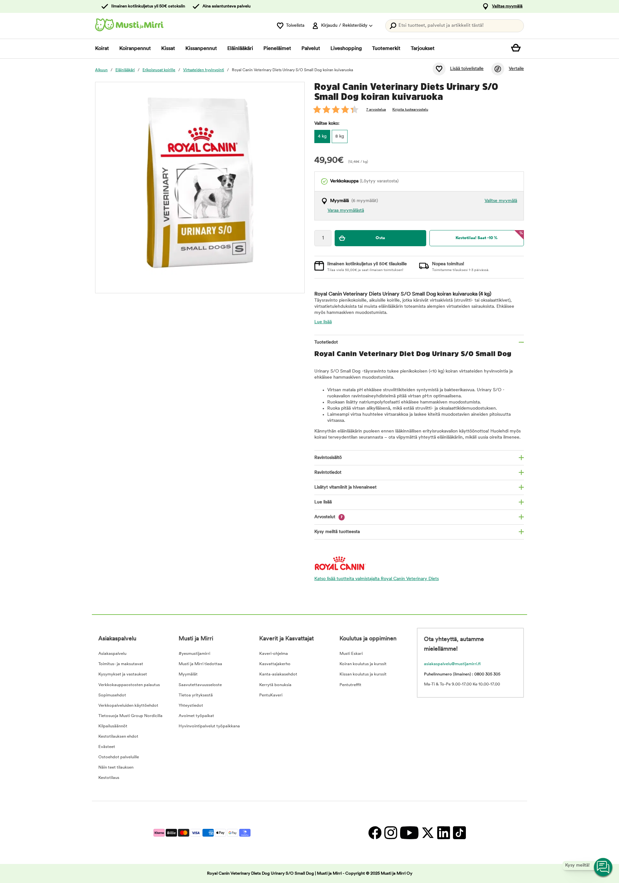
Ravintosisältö (328, 457)
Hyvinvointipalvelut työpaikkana (209, 726)
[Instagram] (390, 832)
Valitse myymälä (507, 6)
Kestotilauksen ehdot (118, 736)
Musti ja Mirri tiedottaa (200, 664)
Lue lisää (323, 322)
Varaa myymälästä (346, 210)
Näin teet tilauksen (115, 767)
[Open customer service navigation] (603, 867)
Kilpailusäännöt (112, 726)
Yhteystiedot (191, 705)
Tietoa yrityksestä (196, 695)
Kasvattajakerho (274, 664)
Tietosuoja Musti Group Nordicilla (130, 716)
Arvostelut (328, 517)
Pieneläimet (277, 48)
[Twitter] (428, 832)
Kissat (168, 48)
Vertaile (516, 68)
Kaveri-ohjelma (273, 654)
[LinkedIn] (443, 832)
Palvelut (310, 48)
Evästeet (106, 747)
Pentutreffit (350, 685)
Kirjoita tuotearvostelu (410, 110)
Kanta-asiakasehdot (278, 674)
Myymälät (188, 674)
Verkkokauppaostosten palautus (129, 685)
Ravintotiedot (327, 472)
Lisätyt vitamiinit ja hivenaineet (345, 487)
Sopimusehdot (112, 695)
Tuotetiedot (326, 342)
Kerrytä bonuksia (275, 685)
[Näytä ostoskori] (517, 48)
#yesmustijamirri (194, 654)
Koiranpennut (135, 48)
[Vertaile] (497, 69)
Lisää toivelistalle (467, 68)
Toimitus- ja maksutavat (120, 664)
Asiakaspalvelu (112, 654)
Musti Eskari (351, 654)
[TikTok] (458, 832)
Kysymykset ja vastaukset (122, 674)
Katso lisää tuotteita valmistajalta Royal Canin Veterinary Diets (376, 579)
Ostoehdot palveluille (118, 757)
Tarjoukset (423, 48)
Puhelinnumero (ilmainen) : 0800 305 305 (462, 674)
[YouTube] (409, 832)
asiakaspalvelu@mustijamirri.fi (452, 664)
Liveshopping (346, 48)
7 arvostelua (376, 110)
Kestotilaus (108, 778)
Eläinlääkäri (240, 48)
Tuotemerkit (386, 48)
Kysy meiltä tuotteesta (337, 531)
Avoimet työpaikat (196, 716)
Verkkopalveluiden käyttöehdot (128, 705)
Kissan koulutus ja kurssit (363, 674)
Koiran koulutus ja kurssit (363, 664)
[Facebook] (375, 832)
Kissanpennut (201, 48)
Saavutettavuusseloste (200, 685)
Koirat (102, 48)
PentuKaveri (270, 695)
